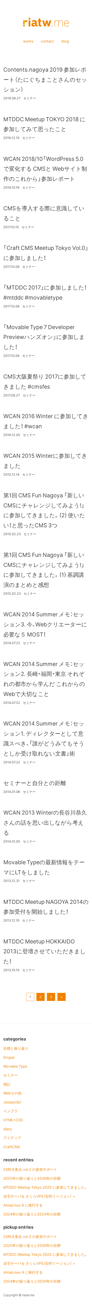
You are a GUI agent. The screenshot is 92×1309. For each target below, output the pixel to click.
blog (65, 41)
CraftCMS (11, 1146)
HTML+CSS (13, 1119)
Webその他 (12, 1093)
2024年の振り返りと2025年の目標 (32, 1214)
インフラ (10, 1110)
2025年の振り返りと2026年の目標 (32, 1178)
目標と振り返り (15, 1048)
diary (7, 1128)
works (28, 41)
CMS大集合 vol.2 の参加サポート (30, 1169)
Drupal (9, 1057)
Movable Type (15, 1066)
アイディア (12, 1137)
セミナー (10, 1075)
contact (47, 41)
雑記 (6, 1084)
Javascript (12, 1102)
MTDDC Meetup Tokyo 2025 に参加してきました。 (45, 1187)
